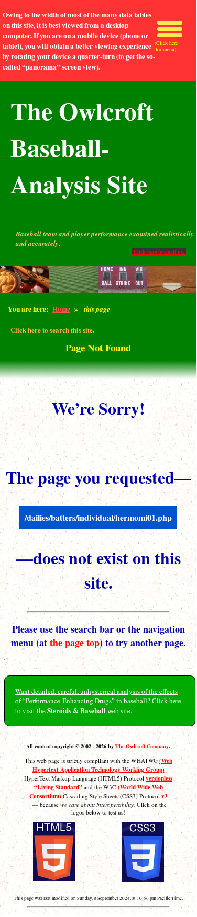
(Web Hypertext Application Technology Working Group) (102, 765)
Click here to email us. (159, 251)
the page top (75, 642)
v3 (164, 796)
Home (61, 309)
